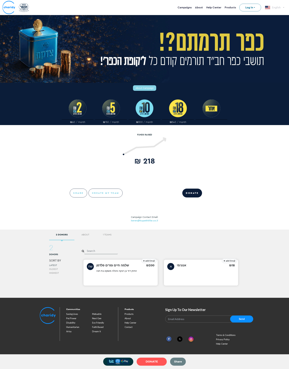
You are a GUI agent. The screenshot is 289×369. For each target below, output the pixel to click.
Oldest (53, 269)
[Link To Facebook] (169, 339)
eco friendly (98, 322)
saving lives (72, 314)
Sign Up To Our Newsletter (185, 310)
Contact (128, 327)
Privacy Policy (223, 339)
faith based (98, 327)
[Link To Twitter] (179, 339)
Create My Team (105, 192)
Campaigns (185, 7)
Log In (249, 7)
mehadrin (97, 314)
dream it (96, 331)
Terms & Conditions (225, 335)
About (199, 7)
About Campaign (144, 87)
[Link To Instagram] (191, 339)
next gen (96, 318)
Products (230, 7)
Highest (54, 272)
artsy (69, 331)
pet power (71, 318)
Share (78, 192)
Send (242, 318)
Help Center (213, 7)
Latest (53, 265)
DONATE (192, 192)
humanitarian (72, 327)
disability (70, 322)
